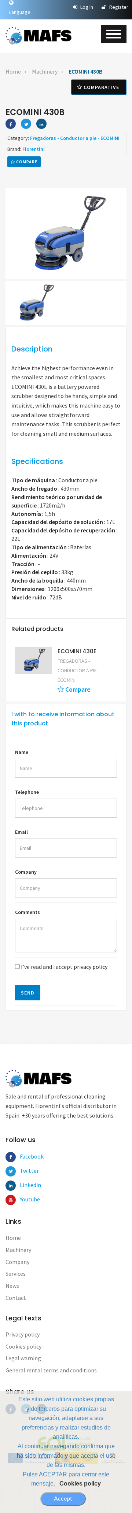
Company (26, 872)
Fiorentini (33, 149)
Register (118, 7)
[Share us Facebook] (11, 124)
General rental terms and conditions (51, 1370)
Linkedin (25, 1185)
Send (27, 992)
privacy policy (90, 966)
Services (16, 1273)
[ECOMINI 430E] (33, 660)
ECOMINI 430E (77, 651)
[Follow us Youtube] (11, 1200)
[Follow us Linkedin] (11, 1186)
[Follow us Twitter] (11, 1171)
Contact (16, 1297)
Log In (86, 7)
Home (13, 71)
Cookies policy (80, 1483)
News (12, 1285)
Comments (27, 912)
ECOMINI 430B (85, 71)
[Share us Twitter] (26, 124)
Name (21, 752)
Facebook (25, 1156)
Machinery (45, 71)
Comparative (101, 87)
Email (21, 832)
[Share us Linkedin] (41, 124)
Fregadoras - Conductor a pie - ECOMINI (75, 138)
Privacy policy (23, 1334)
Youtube (25, 1199)
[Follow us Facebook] (11, 1157)
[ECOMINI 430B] (66, 233)
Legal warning (23, 1358)
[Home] (39, 36)
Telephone (27, 792)
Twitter (25, 1170)
